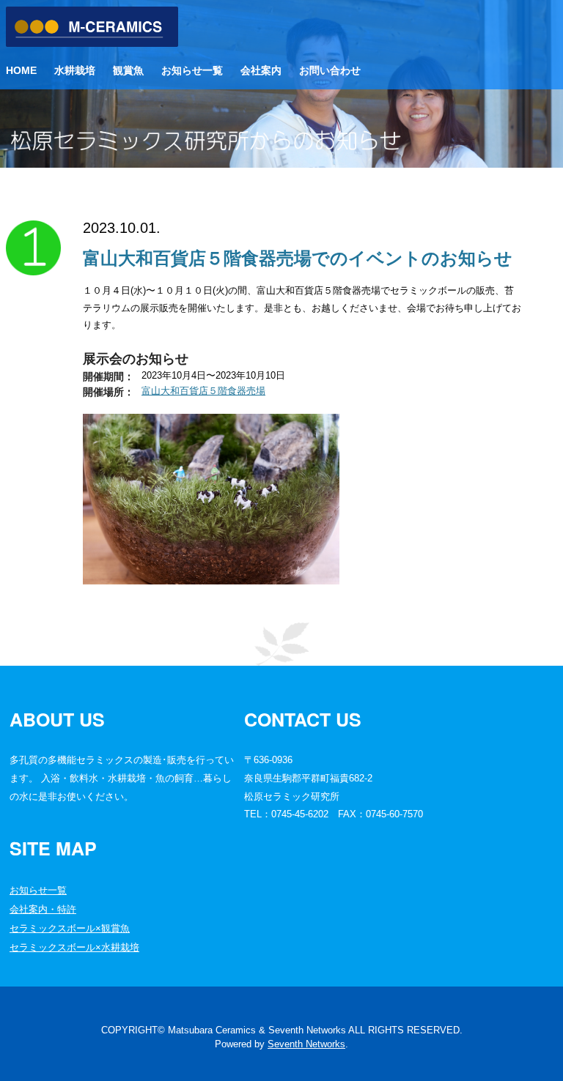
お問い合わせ (330, 70)
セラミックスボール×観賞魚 (70, 928)
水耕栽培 (74, 70)
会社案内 (261, 70)
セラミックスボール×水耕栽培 (74, 947)
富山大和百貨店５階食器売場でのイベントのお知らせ (297, 258)
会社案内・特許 (43, 909)
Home (21, 70)
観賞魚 (128, 70)
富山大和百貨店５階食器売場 (203, 390)
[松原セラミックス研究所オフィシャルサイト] (92, 43)
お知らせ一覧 (192, 70)
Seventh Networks (306, 1044)
